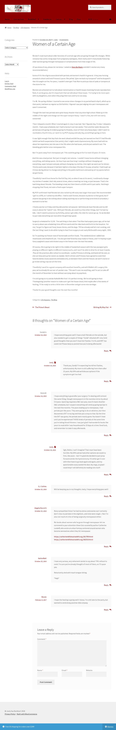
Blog (71, 19)
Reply (106, 351)
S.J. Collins (42, 486)
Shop (79, 19)
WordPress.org (10, 89)
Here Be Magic (77, 67)
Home (7, 19)
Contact (59, 19)
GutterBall (42, 558)
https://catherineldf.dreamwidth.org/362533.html (73, 539)
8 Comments (64, 40)
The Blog (16, 28)
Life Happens (25, 28)
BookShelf (32, 19)
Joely (56, 40)
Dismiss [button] (110, 726)
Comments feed (10, 86)
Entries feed (9, 84)
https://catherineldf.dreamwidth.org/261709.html (73, 536)
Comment (41, 639)
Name (40, 670)
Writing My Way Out (101, 307)
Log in (7, 81)
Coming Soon (18, 19)
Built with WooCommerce (27, 714)
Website (89, 670)
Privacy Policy (10, 714)
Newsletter (47, 19)
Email (64, 670)
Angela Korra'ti (40, 508)
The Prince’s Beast (42, 307)
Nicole (43, 597)
